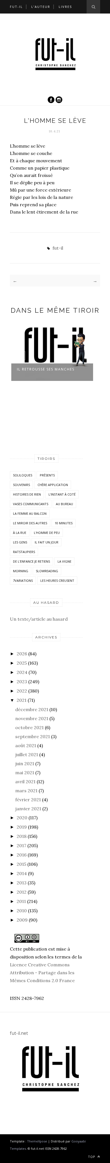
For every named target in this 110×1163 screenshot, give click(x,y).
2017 (21, 845)
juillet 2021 (26, 754)
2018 (22, 836)
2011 (21, 901)
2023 (22, 681)
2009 (22, 920)
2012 (22, 892)
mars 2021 (26, 790)
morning (20, 571)
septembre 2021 (32, 736)
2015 (21, 864)
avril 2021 (25, 781)
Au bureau (64, 504)
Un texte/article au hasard (39, 619)
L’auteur (40, 7)
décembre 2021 (31, 709)
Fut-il (16, 7)
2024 (22, 672)
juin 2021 (24, 763)
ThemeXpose (37, 1141)
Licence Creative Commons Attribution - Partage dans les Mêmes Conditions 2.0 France (42, 972)
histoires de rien (27, 494)
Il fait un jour (46, 542)
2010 (22, 910)
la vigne (64, 561)
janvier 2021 (28, 808)
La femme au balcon (30, 513)
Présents (47, 475)
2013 (22, 882)
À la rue (19, 533)
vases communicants (30, 504)
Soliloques (22, 475)
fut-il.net (19, 1033)
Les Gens (20, 542)
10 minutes (63, 523)
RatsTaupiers (24, 552)
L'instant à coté (62, 494)
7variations (23, 580)
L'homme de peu (47, 533)
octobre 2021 (29, 727)
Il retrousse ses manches (45, 369)
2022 (22, 691)
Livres (65, 7)
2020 (22, 817)
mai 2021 (24, 772)
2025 (22, 663)
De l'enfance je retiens (31, 561)
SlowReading (47, 571)
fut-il (57, 248)
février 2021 (28, 799)
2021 (22, 700)
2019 (22, 827)
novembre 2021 (31, 718)
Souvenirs (21, 485)
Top (92, 1157)
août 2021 (25, 745)
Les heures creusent (57, 580)
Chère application (53, 485)
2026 (22, 653)
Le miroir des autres (30, 523)
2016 (22, 855)
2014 (22, 873)
